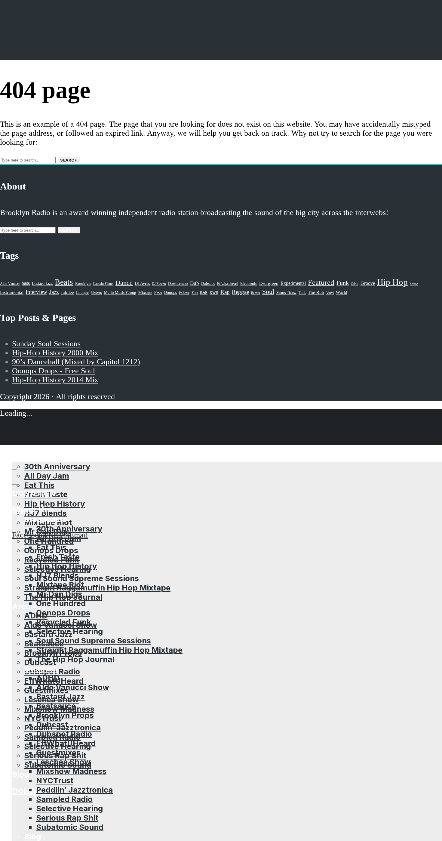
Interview (36, 292)
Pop (195, 292)
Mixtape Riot (60, 584)
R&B (203, 293)
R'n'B (214, 293)
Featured (321, 282)
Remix (255, 292)
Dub (194, 283)
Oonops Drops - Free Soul (53, 370)
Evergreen (268, 283)
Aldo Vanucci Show (72, 687)
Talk (302, 293)
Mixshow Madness (71, 771)
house (414, 283)
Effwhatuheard (227, 284)
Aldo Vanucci (10, 284)
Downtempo (178, 284)
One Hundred (61, 603)
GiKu (354, 283)
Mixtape (145, 293)
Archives (41, 668)
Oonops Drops (63, 612)
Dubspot (208, 283)
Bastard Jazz (60, 696)
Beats (64, 282)
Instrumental (11, 292)
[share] (14, 485)
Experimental (293, 283)
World (341, 292)
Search (69, 160)
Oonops (170, 292)
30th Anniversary (69, 528)
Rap (225, 292)
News (158, 292)
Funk (342, 282)
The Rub (316, 292)
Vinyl (330, 292)
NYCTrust (54, 780)
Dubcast (52, 724)
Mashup (96, 292)
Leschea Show (63, 761)
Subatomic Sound (69, 827)
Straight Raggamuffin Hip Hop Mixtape (97, 587)
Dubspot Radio (64, 733)
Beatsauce (56, 705)
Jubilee (67, 292)
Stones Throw (286, 293)
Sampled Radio (64, 799)
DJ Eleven (159, 283)
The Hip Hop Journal (75, 659)
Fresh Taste (58, 556)
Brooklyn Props (65, 715)
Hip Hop (392, 282)
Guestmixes (58, 752)
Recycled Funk (63, 622)
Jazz (54, 292)
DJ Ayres (142, 283)
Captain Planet (103, 284)
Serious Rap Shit (67, 817)
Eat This (39, 485)
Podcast (184, 292)
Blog (20, 774)
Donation (33, 791)
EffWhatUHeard (66, 743)
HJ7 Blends (57, 575)
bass (26, 283)
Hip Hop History (54, 503)
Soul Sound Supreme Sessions (81, 578)
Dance (124, 282)
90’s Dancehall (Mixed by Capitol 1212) (76, 361)
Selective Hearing (69, 631)
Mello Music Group (120, 292)
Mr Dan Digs (59, 594)
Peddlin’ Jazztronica (74, 789)
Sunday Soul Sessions (46, 343)
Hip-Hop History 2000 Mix (55, 352)
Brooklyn (83, 284)
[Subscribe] (14, 469)
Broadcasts (45, 519)
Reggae (240, 292)
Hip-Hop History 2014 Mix (55, 379)
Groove (368, 283)
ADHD (36, 615)
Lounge (82, 292)
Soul (268, 291)
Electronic (248, 284)
